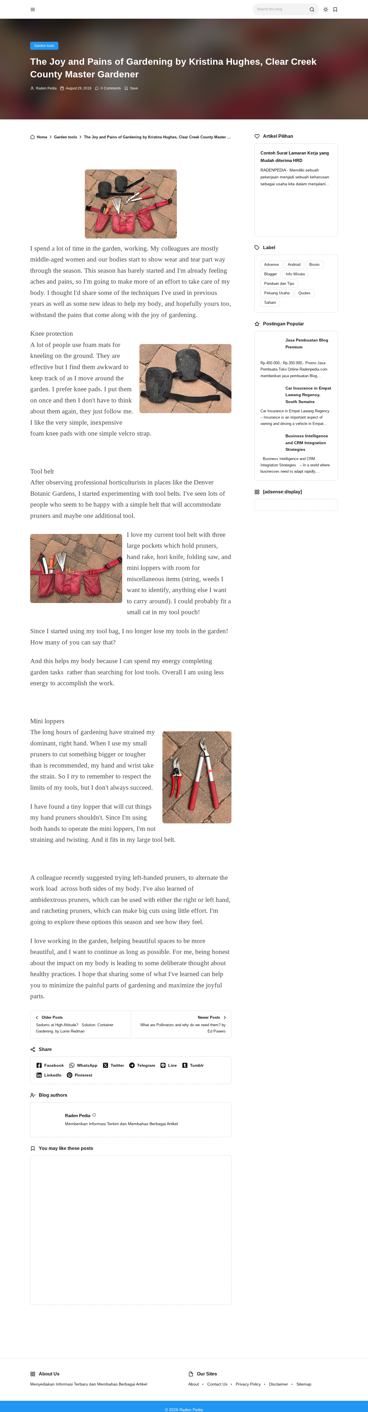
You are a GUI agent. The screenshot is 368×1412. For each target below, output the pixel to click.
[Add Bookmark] (131, 88)
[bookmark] (335, 9)
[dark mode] (325, 9)
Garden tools (44, 46)
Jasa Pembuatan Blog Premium (306, 343)
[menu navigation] (32, 9)
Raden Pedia (46, 88)
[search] (312, 9)
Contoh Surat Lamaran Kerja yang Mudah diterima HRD (294, 156)
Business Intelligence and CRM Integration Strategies (306, 443)
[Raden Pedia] (60, 9)
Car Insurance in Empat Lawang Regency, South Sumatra (308, 395)
